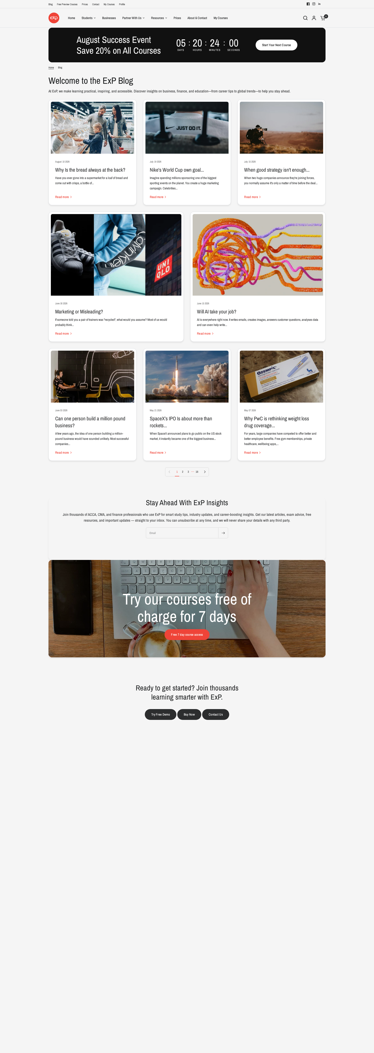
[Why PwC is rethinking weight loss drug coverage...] (281, 377)
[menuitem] (51, 4)
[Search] (305, 18)
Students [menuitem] (87, 18)
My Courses (109, 4)
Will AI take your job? (216, 311)
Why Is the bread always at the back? (90, 169)
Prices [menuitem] (177, 18)
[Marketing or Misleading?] (116, 255)
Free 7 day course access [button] (187, 634)
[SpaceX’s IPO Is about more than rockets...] (187, 377)
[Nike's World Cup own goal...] (187, 128)
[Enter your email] (223, 533)
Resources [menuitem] (157, 18)
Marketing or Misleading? (79, 311)
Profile (122, 4)
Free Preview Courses (67, 4)
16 (197, 472)
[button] (277, 45)
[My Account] (314, 18)
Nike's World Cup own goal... (177, 169)
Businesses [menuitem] (109, 18)
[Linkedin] (319, 4)
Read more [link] (62, 196)
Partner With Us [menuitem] (131, 18)
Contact (95, 4)
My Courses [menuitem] (221, 18)
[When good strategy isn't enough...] (281, 128)
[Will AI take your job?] (258, 255)
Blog (50, 4)
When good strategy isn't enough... (277, 169)
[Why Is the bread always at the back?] (92, 128)
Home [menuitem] (71, 18)
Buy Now (189, 714)
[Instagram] (314, 4)
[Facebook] (308, 4)
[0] (322, 18)
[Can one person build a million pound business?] (92, 377)
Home (51, 67)
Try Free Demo (160, 714)
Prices (85, 4)
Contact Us (216, 714)
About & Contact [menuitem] (197, 18)
